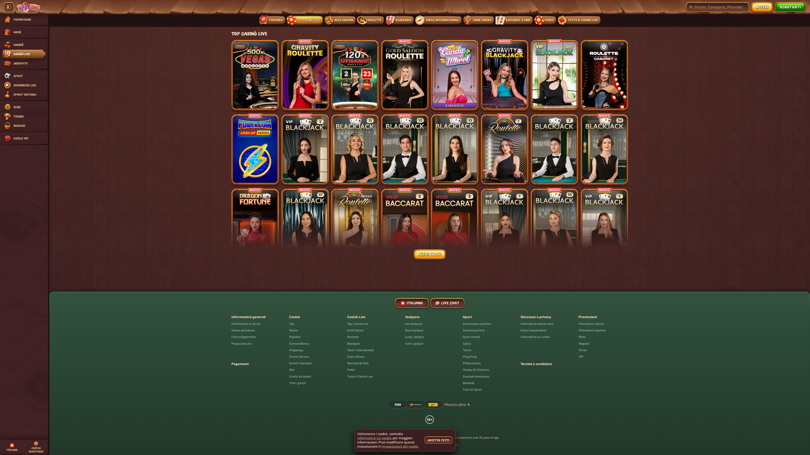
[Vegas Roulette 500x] (255, 75)
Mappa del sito (241, 343)
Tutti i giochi (297, 383)
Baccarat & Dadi (358, 363)
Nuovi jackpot (414, 330)
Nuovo (293, 330)
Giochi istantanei (300, 363)
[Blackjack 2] (554, 149)
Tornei (583, 350)
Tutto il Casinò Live (360, 376)
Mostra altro (455, 404)
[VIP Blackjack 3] (305, 149)
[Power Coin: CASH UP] (255, 149)
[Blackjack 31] (355, 149)
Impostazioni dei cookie (400, 446)
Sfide (582, 337)
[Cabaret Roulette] (604, 75)
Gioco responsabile (534, 330)
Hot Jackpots (414, 324)
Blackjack (353, 343)
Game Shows (356, 357)
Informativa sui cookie (535, 337)
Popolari (295, 337)
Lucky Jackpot (414, 337)
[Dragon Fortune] (255, 224)
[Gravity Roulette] (305, 75)
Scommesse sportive (477, 324)
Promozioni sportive (592, 330)
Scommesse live (473, 330)
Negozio (584, 343)
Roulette (353, 337)
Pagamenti (240, 364)
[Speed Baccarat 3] (454, 224)
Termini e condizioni (536, 364)
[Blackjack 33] (454, 149)
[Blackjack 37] (305, 224)
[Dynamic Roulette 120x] (355, 75)
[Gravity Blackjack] (504, 75)
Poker (351, 370)
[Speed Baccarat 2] (405, 224)
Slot (291, 370)
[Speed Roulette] (355, 224)
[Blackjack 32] (405, 149)
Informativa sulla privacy (537, 324)
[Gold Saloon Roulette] (405, 75)
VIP (581, 357)
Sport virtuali (471, 337)
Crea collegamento (243, 337)
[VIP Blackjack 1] (504, 224)
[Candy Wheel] (454, 75)
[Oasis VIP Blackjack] (554, 75)
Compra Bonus (299, 343)
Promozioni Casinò (591, 324)
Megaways (296, 350)
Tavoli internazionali (360, 350)
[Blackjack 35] (554, 224)
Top (291, 324)
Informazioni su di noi (246, 324)
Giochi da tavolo (300, 376)
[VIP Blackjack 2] (604, 224)
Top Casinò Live (357, 324)
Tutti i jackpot (414, 343)
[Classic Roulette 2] (504, 149)
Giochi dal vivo (299, 357)
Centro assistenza (243, 330)
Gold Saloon (355, 330)
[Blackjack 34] (604, 149)
